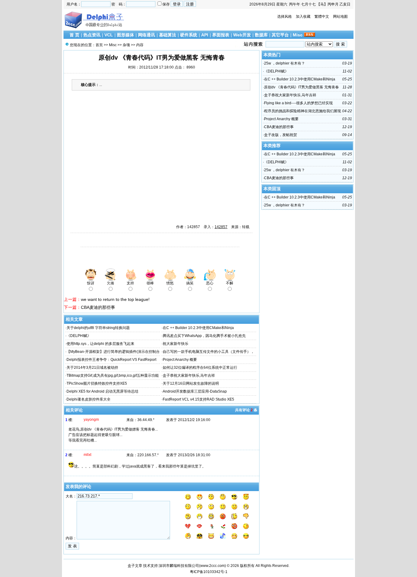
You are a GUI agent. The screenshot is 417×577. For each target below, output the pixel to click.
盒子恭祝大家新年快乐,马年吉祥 (189, 375)
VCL (108, 34)
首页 (99, 45)
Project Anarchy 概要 (180, 359)
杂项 (126, 45)
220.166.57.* (148, 455)
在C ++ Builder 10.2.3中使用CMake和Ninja (198, 328)
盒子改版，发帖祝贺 (280, 135)
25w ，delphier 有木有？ (284, 63)
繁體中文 (321, 16)
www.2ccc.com (212, 566)
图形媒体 (125, 34)
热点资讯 (91, 34)
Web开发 (242, 34)
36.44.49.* (145, 420)
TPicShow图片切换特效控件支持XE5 (97, 383)
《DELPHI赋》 (79, 336)
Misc (298, 34)
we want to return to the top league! (115, 299)
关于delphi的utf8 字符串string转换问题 (98, 328)
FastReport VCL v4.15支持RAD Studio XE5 (198, 399)
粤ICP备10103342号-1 (208, 572)
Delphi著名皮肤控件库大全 (89, 399)
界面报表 (220, 34)
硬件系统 (188, 34)
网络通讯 (146, 34)
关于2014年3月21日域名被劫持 (92, 367)
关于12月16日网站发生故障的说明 (191, 383)
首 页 (74, 34)
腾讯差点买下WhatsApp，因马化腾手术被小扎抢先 (204, 336)
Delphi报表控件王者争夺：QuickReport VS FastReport (111, 359)
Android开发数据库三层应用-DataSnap (195, 391)
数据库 (261, 34)
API (204, 34)
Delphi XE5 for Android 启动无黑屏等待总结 (102, 391)
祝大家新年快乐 (175, 344)
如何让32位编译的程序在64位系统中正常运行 (200, 367)
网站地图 (340, 16)
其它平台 (280, 34)
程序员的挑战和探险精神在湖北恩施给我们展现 (302, 111)
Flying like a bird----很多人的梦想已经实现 (298, 103)
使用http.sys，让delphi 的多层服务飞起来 (100, 344)
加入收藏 (303, 16)
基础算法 (167, 34)
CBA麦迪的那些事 (98, 307)
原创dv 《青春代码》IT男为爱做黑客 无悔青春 (301, 87)
